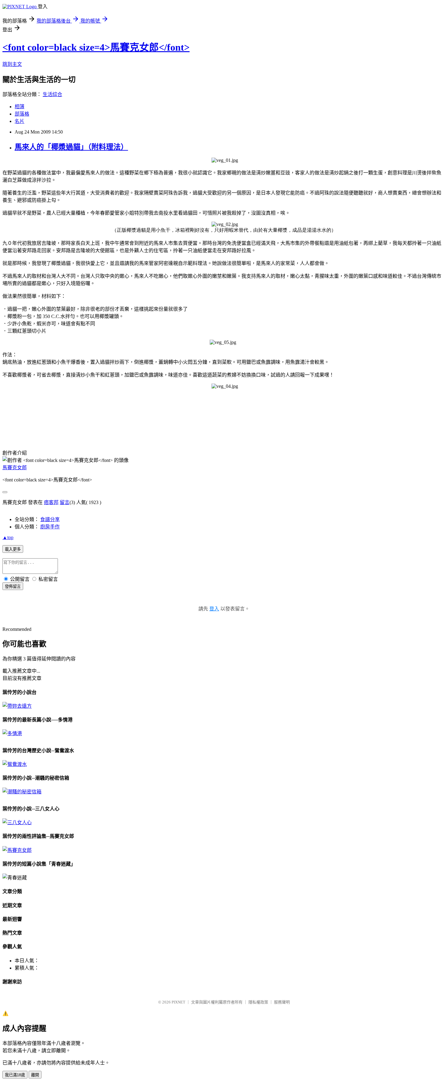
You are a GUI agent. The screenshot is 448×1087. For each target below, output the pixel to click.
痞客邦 (51, 502)
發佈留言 (13, 586)
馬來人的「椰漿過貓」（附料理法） (71, 147)
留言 (64, 502)
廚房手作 (50, 526)
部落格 (22, 113)
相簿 (19, 106)
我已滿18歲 (15, 1075)
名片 (19, 121)
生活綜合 (52, 94)
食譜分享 (50, 519)
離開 (35, 1075)
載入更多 (13, 549)
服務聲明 (282, 1002)
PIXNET (178, 1002)
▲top (7, 537)
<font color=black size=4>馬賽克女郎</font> (96, 47)
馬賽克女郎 (14, 467)
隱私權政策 (258, 1002)
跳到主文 (12, 64)
